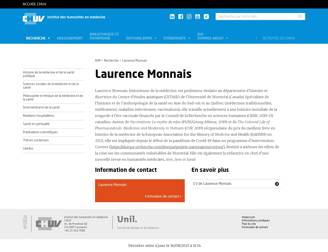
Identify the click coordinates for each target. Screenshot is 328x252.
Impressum (248, 217)
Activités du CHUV (279, 38)
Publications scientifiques (40, 132)
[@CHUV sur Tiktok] (205, 17)
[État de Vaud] (25, 222)
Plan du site (249, 224)
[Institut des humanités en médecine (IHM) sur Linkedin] (172, 17)
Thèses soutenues (36, 140)
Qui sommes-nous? (210, 36)
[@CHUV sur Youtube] (197, 17)
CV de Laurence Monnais (212, 183)
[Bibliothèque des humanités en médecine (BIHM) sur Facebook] (180, 17)
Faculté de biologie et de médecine (138, 228)
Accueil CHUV (34, 4)
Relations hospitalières (38, 115)
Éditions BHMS (139, 38)
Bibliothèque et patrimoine (104, 36)
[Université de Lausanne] (138, 219)
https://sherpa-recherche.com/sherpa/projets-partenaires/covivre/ (166, 147)
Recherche (36, 38)
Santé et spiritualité (36, 124)
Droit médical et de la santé (41, 107)
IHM (98, 60)
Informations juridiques (256, 220)
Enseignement (70, 38)
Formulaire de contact (162, 196)
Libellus (28, 148)
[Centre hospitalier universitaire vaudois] (49, 224)
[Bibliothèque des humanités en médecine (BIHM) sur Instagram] (189, 17)
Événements (175, 38)
